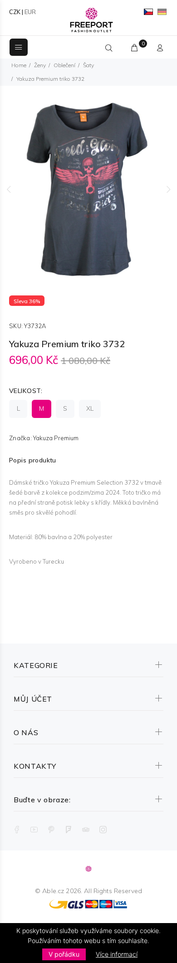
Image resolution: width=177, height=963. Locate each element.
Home (18, 65)
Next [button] (168, 189)
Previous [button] (8, 189)
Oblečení (64, 65)
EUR (30, 11)
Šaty (88, 65)
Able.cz (53, 891)
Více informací (117, 954)
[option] (88, 189)
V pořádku (64, 954)
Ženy (40, 65)
